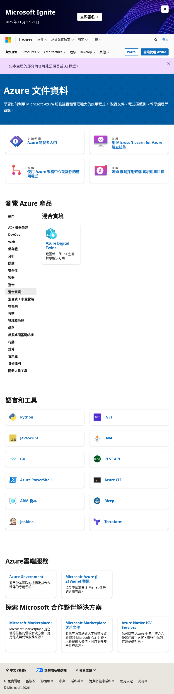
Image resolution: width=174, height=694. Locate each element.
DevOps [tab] (14, 234)
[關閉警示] (165, 9)
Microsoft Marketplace (29, 623)
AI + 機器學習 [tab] (18, 227)
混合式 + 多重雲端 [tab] (21, 299)
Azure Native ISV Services (137, 625)
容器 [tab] (11, 277)
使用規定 (126, 681)
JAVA (108, 438)
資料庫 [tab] (13, 356)
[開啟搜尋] (155, 40)
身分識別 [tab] (14, 363)
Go (22, 459)
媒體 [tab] (11, 263)
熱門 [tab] (11, 216)
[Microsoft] (8, 40)
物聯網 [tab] (13, 306)
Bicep (109, 501)
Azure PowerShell (36, 480)
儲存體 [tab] (13, 249)
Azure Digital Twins (57, 245)
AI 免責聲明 (12, 681)
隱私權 (75, 681)
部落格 (45, 681)
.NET (108, 417)
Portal (131, 52)
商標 (141, 681)
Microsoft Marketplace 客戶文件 (85, 625)
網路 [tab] (11, 328)
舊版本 (30, 681)
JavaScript (29, 438)
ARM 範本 (28, 501)
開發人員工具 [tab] (17, 370)
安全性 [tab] (13, 270)
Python (26, 417)
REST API (112, 459)
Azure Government (26, 576)
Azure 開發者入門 (42, 142)
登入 (165, 39)
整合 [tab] (11, 285)
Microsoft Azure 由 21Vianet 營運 (82, 579)
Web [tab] (11, 242)
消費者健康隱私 (100, 681)
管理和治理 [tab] (16, 320)
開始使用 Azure (154, 52)
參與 (62, 681)
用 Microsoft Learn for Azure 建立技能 (137, 144)
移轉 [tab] (11, 313)
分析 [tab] (11, 256)
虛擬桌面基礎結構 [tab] (21, 335)
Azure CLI (112, 480)
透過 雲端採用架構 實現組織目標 (138, 171)
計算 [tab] (11, 349)
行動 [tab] (11, 342)
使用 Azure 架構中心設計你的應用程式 (53, 173)
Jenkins (27, 521)
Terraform (113, 521)
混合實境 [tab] (14, 292)
